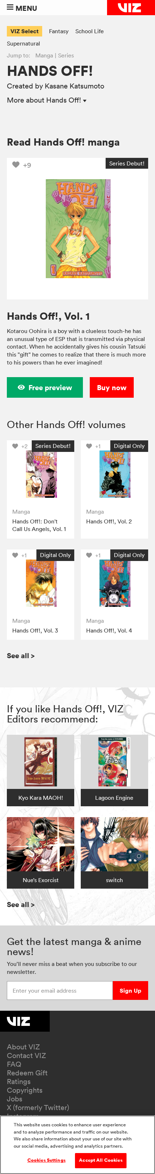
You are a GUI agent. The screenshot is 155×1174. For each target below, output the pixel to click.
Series (66, 55)
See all (21, 655)
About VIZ (23, 1047)
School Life (89, 31)
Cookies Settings (46, 1160)
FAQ (14, 1064)
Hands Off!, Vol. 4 (109, 630)
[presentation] (40, 474)
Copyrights (25, 1090)
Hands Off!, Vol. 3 (35, 630)
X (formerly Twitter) (38, 1107)
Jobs (14, 1099)
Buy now (112, 387)
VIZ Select (24, 31)
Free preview (50, 387)
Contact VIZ (26, 1055)
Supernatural (23, 43)
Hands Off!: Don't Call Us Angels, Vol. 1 (39, 525)
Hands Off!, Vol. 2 (109, 521)
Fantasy (58, 31)
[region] (77, 1144)
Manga (44, 55)
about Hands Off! (45, 100)
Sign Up (130, 990)
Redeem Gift (27, 1073)
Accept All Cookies (100, 1160)
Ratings (19, 1081)
